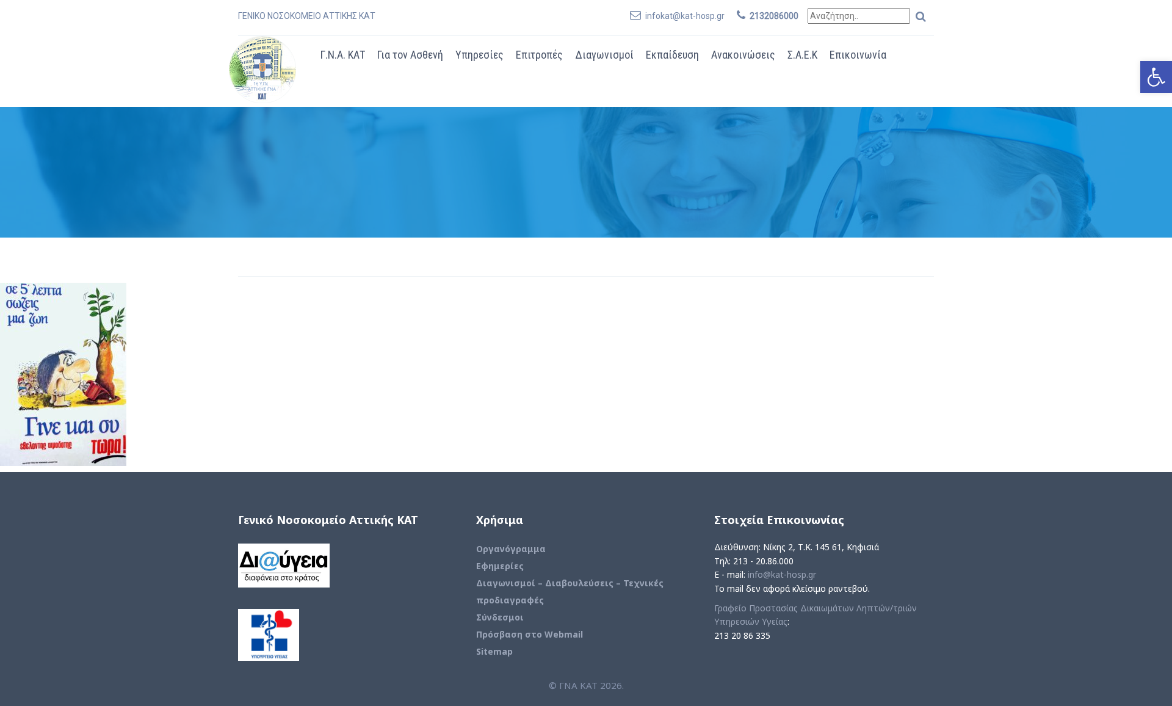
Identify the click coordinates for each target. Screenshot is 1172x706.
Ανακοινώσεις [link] (743, 54)
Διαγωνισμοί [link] (604, 54)
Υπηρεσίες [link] (479, 54)
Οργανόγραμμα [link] (511, 549)
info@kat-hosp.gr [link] (782, 574)
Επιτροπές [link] (539, 54)
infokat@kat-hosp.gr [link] (685, 16)
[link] (1156, 77)
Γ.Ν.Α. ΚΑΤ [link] (342, 54)
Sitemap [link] (494, 651)
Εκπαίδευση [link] (672, 54)
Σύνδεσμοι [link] (500, 617)
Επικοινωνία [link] (858, 54)
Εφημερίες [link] (500, 566)
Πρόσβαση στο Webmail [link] (529, 634)
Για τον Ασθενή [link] (410, 54)
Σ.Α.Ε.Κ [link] (802, 54)
